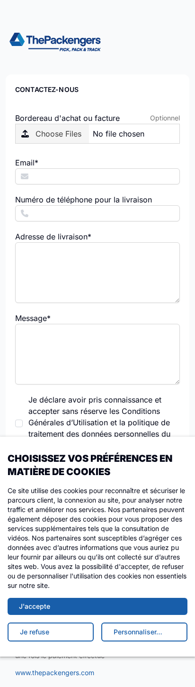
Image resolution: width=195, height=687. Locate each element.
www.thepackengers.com (54, 673)
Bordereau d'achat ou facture (67, 118)
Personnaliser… (138, 632)
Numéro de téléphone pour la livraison (83, 199)
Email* (26, 162)
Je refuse (34, 632)
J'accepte (34, 606)
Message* (33, 318)
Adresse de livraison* (53, 236)
